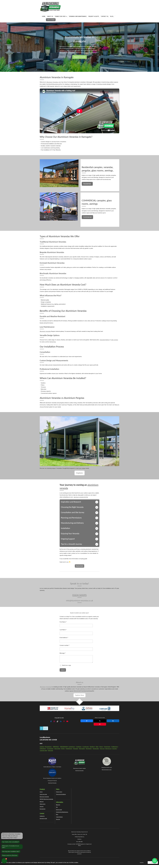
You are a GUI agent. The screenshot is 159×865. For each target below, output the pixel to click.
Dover (101, 746)
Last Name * (63, 629)
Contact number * (64, 645)
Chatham (78, 746)
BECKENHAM (64, 746)
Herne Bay (57, 748)
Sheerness (102, 748)
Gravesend (50, 748)
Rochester (89, 748)
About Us (58, 804)
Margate (75, 748)
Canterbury (72, 746)
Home (41, 791)
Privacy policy (59, 791)
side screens (114, 340)
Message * (63, 653)
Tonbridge (114, 748)
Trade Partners (59, 816)
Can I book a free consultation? (10, 841)
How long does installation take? (10, 851)
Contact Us (42, 816)
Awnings (41, 801)
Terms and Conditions (61, 794)
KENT (41, 743)
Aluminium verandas (45, 331)
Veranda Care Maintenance (62, 812)
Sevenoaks (96, 748)
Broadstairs (48, 746)
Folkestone (114, 746)
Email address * (64, 637)
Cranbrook (86, 746)
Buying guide (59, 809)
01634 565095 (79, 595)
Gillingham (43, 748)
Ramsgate (82, 748)
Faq (57, 807)
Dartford (92, 746)
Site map (58, 819)
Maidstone (69, 748)
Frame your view (43, 794)
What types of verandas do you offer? (10, 846)
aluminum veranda (79, 497)
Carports (41, 806)
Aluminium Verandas (52, 82)
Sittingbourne (108, 748)
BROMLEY (56, 746)
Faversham (107, 746)
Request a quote (43, 818)
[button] (154, 860)
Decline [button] (141, 862)
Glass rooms (42, 804)
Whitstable (50, 750)
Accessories (42, 808)
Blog (57, 814)
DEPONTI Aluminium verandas (46, 799)
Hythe (63, 748)
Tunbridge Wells (43, 750)
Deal (97, 746)
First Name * (63, 622)
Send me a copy (66, 665)
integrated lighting (104, 340)
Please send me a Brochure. (10, 855)
